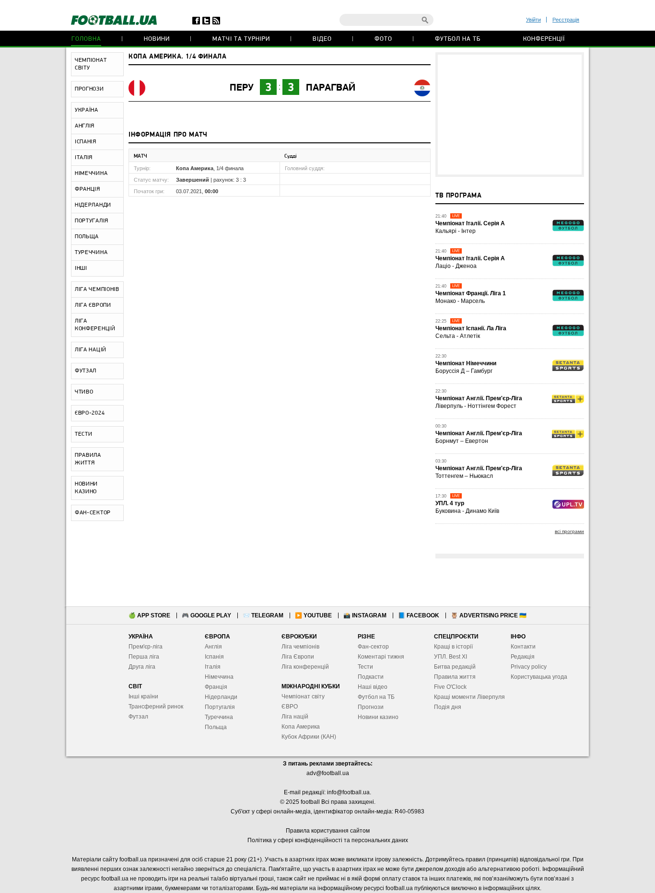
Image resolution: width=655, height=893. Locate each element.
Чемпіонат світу (303, 696)
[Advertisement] (510, 114)
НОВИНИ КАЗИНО (86, 488)
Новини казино (378, 717)
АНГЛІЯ (84, 126)
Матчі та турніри (241, 39)
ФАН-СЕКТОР (93, 513)
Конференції (544, 39)
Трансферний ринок (156, 706)
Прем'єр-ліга (146, 646)
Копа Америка (300, 726)
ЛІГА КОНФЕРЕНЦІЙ (95, 325)
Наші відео (372, 687)
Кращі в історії (453, 646)
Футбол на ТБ (457, 39)
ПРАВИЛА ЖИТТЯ (88, 459)
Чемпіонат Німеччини (465, 363)
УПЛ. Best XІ (450, 656)
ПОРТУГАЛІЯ (91, 221)
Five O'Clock (450, 687)
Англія (213, 646)
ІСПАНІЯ (85, 142)
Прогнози (371, 707)
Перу (242, 88)
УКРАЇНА (86, 110)
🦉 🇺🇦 (488, 615)
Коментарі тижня (381, 656)
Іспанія (214, 656)
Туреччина (219, 717)
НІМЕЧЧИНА (91, 173)
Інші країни (143, 696)
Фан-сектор (373, 646)
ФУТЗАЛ (85, 371)
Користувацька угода (539, 676)
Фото (383, 39)
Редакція (523, 656)
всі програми (569, 531)
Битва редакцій (455, 666)
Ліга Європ (296, 656)
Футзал (138, 716)
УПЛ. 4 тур (449, 503)
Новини (157, 39)
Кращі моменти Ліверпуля (469, 697)
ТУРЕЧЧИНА (91, 252)
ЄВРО (289, 706)
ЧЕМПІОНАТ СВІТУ (90, 64)
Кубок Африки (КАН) (308, 736)
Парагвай (330, 88)
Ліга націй (294, 716)
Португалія (220, 707)
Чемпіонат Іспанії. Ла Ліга (470, 328)
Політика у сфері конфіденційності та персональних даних (327, 840)
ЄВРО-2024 (90, 413)
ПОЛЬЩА (87, 237)
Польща (216, 727)
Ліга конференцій (305, 666)
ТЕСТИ (84, 434)
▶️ (313, 615)
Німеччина (219, 676)
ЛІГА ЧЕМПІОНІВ (97, 289)
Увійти (533, 20)
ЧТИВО (84, 392)
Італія (213, 666)
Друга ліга (142, 666)
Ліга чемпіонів (300, 646)
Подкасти (371, 676)
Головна (86, 39)
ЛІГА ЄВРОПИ (93, 305)
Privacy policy (529, 666)
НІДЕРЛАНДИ (93, 205)
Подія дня (447, 707)
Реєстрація (565, 20)
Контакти (523, 646)
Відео (322, 39)
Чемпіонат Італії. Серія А (470, 223)
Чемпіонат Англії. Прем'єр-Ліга (478, 398)
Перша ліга (144, 656)
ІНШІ (81, 268)
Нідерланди (221, 697)
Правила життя (455, 676)
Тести (365, 666)
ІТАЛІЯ (84, 158)
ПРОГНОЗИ (89, 89)
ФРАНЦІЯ (87, 189)
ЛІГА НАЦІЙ (90, 350)
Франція (216, 687)
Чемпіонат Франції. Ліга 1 (470, 293)
